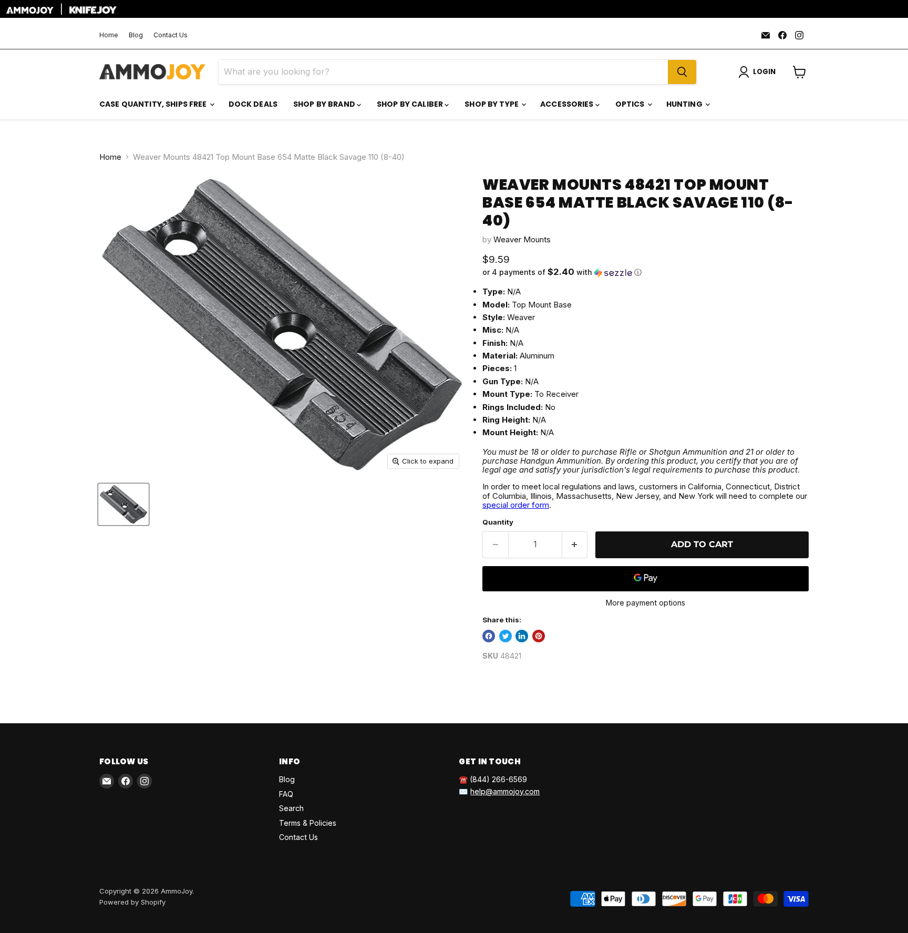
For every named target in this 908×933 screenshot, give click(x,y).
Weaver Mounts (522, 239)
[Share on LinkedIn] (521, 636)
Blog (136, 35)
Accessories (567, 104)
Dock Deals (253, 104)
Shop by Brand (325, 104)
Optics (630, 104)
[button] (645, 272)
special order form (515, 505)
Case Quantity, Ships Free (154, 104)
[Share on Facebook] (488, 636)
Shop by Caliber (411, 104)
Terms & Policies (307, 822)
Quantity (497, 522)
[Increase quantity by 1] (575, 544)
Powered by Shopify (132, 902)
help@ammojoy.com (505, 791)
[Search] (682, 72)
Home (108, 35)
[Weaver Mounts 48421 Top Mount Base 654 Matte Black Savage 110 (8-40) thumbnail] (123, 504)
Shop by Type (492, 104)
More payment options (645, 603)
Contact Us (170, 35)
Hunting (685, 104)
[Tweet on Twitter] (505, 636)
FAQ (286, 794)
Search (291, 808)
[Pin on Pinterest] (538, 636)
